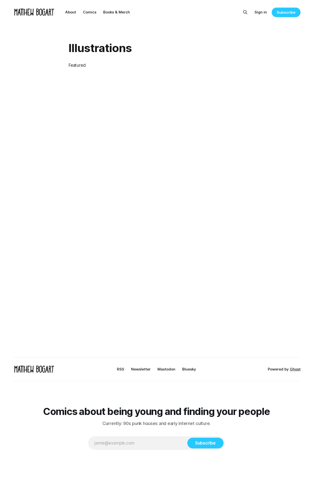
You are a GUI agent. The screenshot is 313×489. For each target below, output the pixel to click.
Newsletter (141, 369)
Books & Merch (116, 12)
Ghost (295, 369)
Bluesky (189, 369)
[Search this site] (245, 12)
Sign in (261, 12)
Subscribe (286, 12)
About (70, 12)
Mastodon (166, 369)
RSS (120, 369)
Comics (89, 12)
